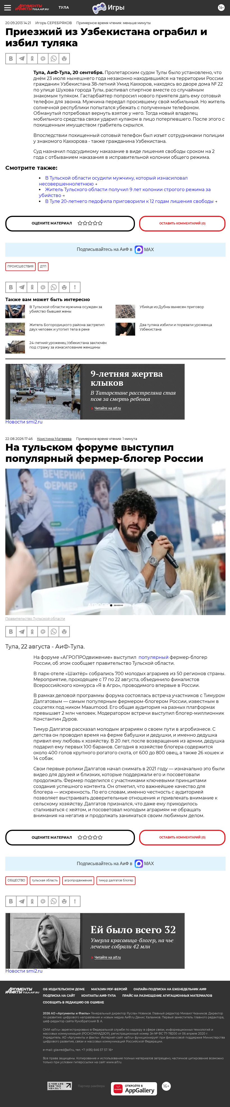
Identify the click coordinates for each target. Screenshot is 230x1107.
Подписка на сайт (59, 996)
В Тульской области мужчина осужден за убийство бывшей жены (65, 309)
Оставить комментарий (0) (182, 223)
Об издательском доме (64, 989)
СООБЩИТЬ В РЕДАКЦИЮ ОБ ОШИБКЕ (73, 1002)
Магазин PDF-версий (109, 989)
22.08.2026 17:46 (19, 439)
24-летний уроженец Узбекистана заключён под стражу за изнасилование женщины (68, 345)
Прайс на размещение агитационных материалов (167, 996)
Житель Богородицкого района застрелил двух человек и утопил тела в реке (67, 327)
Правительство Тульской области (35, 618)
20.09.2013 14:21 (18, 23)
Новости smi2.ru (24, 422)
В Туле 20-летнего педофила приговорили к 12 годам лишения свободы (129, 201)
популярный (154, 657)
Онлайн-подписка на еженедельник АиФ (170, 989)
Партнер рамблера (91, 1086)
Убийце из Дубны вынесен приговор (172, 307)
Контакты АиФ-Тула (98, 996)
